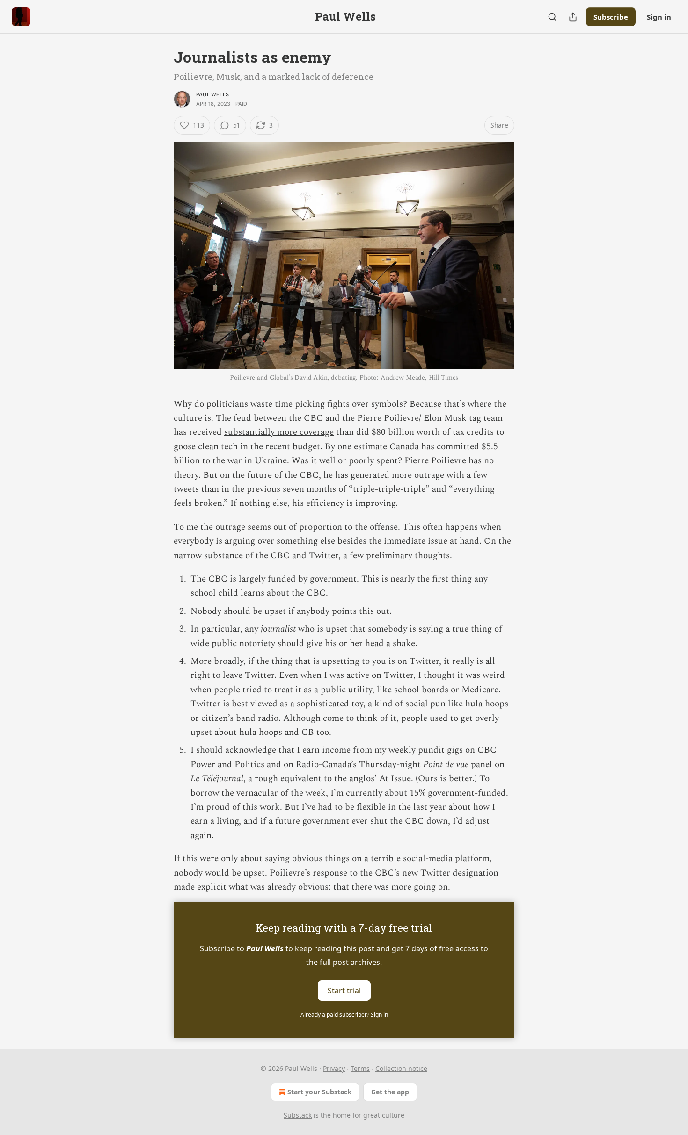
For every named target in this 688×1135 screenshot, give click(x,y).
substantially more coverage (279, 432)
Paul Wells (212, 94)
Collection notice (401, 1068)
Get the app (390, 1091)
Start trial (344, 990)
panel (480, 764)
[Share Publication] (573, 16)
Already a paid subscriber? (344, 1015)
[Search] (552, 16)
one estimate (362, 446)
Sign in (659, 17)
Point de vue (445, 764)
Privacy (334, 1068)
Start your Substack (319, 1091)
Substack (298, 1115)
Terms (360, 1068)
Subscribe (610, 17)
